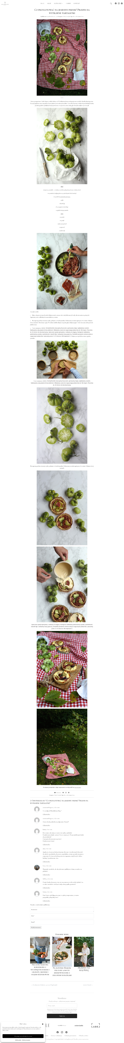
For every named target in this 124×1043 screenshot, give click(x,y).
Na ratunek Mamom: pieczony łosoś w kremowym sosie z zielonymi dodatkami (62, 971)
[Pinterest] (122, 3)
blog (42, 3)
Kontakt (77, 3)
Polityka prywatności (26, 1040)
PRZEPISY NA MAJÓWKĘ (84, 969)
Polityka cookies (18, 1040)
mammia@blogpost (48, 807)
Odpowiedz (46, 814)
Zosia (82, 16)
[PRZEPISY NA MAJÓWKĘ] (84, 951)
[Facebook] (116, 3)
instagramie (78, 787)
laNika (44, 879)
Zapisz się (62, 1016)
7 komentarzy (58, 792)
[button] (43, 1024)
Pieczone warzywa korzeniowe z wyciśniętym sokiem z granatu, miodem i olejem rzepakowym (40, 969)
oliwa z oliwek (75, 16)
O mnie (68, 3)
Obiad (64, 16)
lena (44, 866)
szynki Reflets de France (65, 196)
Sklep (49, 3)
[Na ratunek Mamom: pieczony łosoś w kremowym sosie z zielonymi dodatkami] (62, 951)
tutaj (70, 1012)
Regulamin (45, 1035)
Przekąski (68, 16)
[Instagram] (119, 3)
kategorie (58, 3)
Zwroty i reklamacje (56, 1035)
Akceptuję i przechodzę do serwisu (23, 1036)
